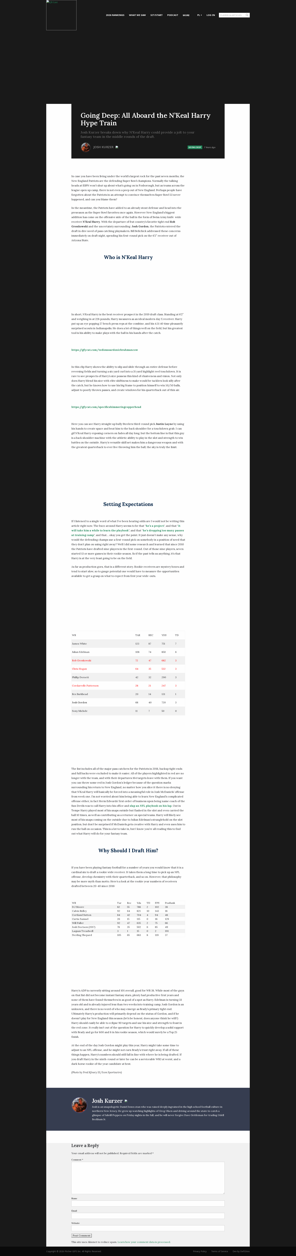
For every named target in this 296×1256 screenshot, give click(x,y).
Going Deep (195, 147)
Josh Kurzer (103, 147)
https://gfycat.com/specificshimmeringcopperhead (106, 407)
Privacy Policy (200, 1251)
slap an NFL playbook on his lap (151, 805)
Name (74, 1198)
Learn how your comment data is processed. (144, 1241)
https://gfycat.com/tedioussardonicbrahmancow (104, 350)
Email (74, 1210)
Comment (77, 1159)
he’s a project (155, 526)
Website (75, 1223)
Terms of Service (219, 1251)
